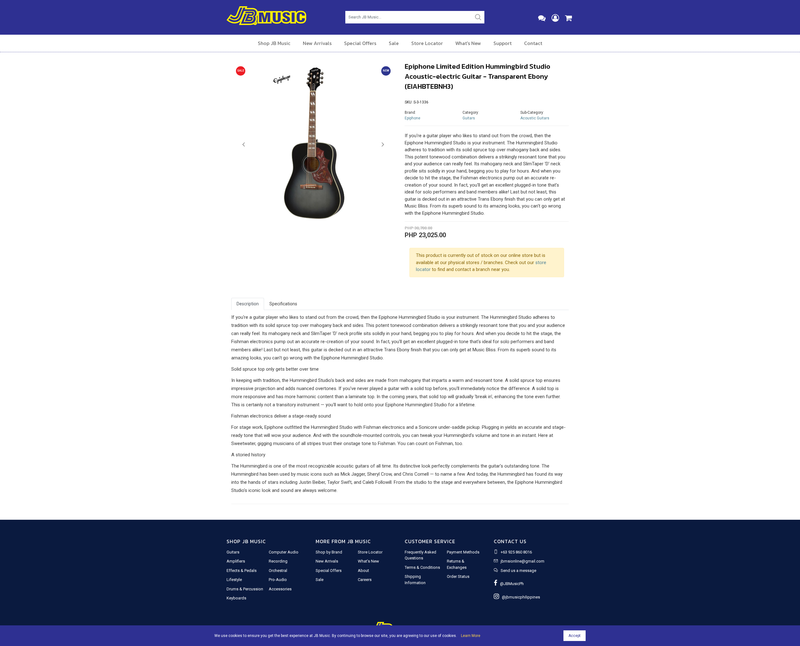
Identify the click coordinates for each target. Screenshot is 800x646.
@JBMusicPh (510, 583)
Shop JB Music (274, 43)
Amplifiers (236, 561)
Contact (533, 43)
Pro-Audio (278, 579)
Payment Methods (463, 552)
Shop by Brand (329, 552)
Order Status (458, 576)
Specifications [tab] (283, 303)
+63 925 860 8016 (516, 552)
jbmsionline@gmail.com (522, 561)
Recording (278, 561)
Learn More (470, 635)
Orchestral (278, 570)
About (363, 570)
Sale (394, 43)
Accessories (280, 589)
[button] (243, 145)
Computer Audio (283, 552)
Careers (365, 579)
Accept (574, 635)
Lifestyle (234, 579)
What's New (468, 43)
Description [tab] (248, 303)
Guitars (468, 118)
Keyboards (236, 598)
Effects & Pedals (242, 570)
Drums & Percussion (245, 589)
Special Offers (360, 43)
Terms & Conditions (422, 567)
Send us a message (518, 570)
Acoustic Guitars (534, 118)
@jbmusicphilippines (519, 597)
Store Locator (427, 43)
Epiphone (412, 118)
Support (502, 43)
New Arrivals (317, 43)
